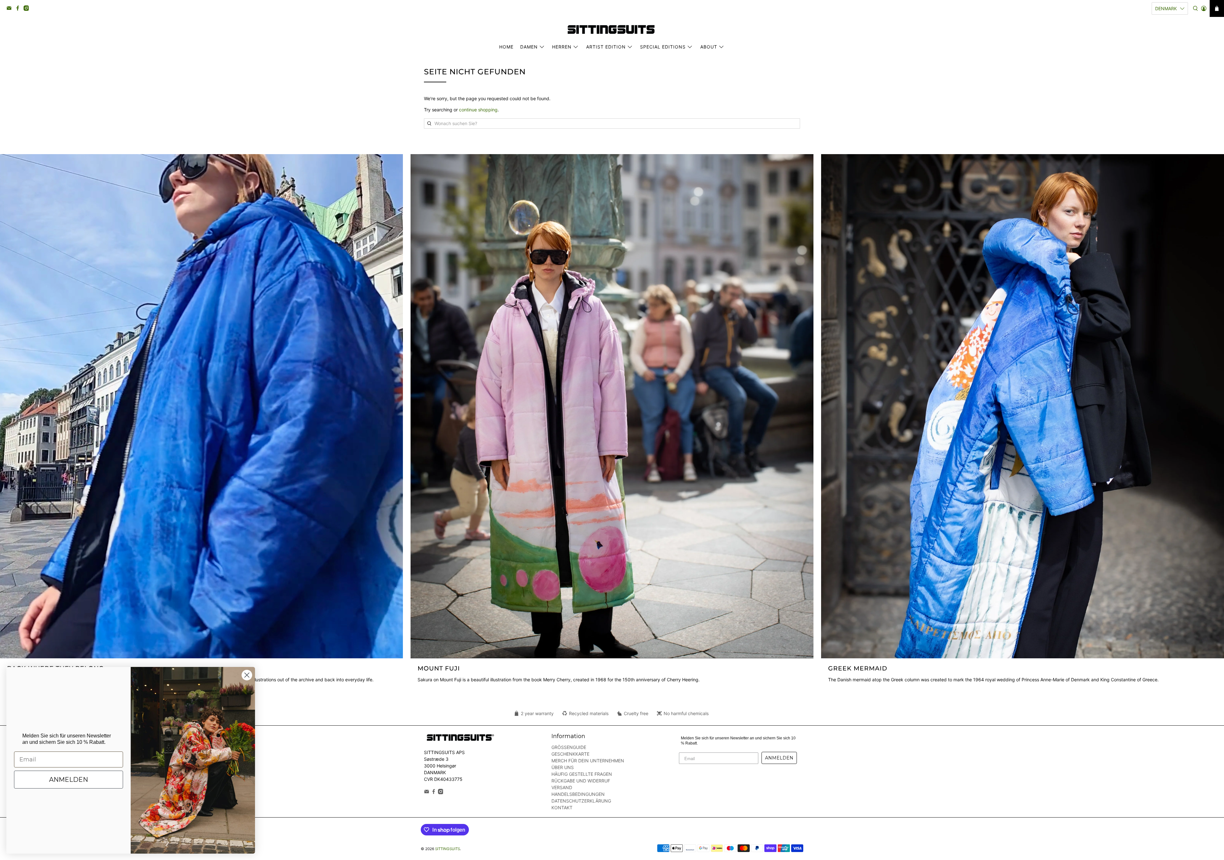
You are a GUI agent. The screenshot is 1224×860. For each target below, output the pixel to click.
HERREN (562, 46)
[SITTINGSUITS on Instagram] (28, 9)
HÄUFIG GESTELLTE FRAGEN (581, 774)
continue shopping (478, 109)
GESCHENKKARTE (570, 754)
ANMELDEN (779, 758)
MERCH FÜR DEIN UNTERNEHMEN (587, 760)
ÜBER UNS (562, 767)
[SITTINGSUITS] (612, 29)
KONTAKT (561, 807)
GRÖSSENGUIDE (568, 747)
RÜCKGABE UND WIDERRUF (580, 780)
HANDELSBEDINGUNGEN (578, 794)
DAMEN (529, 46)
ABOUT (708, 46)
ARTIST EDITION (606, 46)
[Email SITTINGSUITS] (10, 9)
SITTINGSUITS (447, 849)
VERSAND (561, 787)
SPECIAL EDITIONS (663, 46)
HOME (506, 46)
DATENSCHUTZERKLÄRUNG (581, 801)
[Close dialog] (246, 675)
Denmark (1166, 8)
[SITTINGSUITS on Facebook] (19, 9)
